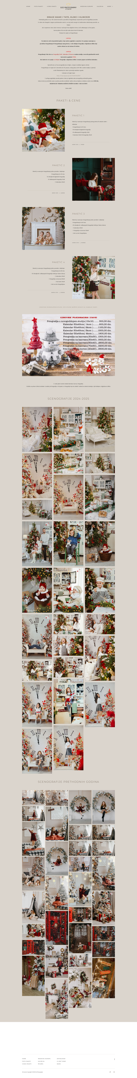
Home (28, 6)
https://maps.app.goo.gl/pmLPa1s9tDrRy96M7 (68, 75)
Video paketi (52, 6)
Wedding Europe (86, 6)
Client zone (61, 1061)
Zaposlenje (61, 1058)
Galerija (100, 6)
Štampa (40, 1063)
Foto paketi (38, 6)
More (109, 6)
